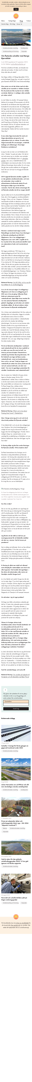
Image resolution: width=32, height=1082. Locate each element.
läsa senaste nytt (15, 925)
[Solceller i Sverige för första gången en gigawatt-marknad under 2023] (16, 739)
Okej (16, 9)
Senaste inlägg (4, 24)
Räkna (3, 21)
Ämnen (18, 24)
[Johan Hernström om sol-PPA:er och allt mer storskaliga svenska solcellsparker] (16, 775)
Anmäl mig (16, 708)
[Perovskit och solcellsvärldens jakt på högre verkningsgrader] (16, 890)
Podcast (29, 21)
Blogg (21, 21)
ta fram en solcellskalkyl (22, 923)
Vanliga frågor (12, 21)
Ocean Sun (14, 79)
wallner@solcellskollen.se (18, 64)
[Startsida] (16, 16)
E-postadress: (8, 701)
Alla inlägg (12, 24)
